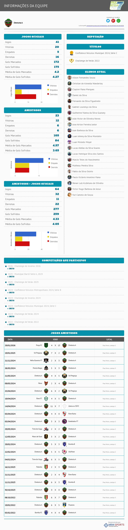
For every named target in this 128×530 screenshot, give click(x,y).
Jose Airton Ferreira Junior (84, 124)
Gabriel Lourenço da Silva (84, 106)
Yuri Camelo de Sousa (82, 194)
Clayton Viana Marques (83, 89)
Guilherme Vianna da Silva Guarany (88, 112)
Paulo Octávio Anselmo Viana (86, 177)
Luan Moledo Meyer (82, 142)
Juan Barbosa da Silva (82, 130)
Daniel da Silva (79, 95)
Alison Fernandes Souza (83, 77)
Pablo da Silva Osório (82, 171)
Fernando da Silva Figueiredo (86, 101)
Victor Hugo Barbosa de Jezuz (86, 189)
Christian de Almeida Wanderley (87, 83)
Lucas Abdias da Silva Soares (86, 147)
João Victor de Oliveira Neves (86, 118)
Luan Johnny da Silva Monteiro (86, 136)
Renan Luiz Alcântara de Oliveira (87, 183)
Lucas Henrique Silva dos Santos (88, 153)
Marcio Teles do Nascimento (86, 159)
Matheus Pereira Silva (82, 165)
